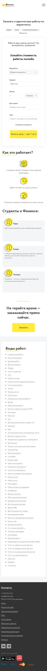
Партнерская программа (9, 611)
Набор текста (12, 480)
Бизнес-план (12, 521)
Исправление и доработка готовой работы (23, 440)
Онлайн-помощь (13, 378)
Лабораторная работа (15, 406)
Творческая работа (14, 453)
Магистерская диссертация (17, 497)
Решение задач (13, 460)
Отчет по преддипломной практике (20, 548)
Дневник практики (14, 494)
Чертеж (10, 389)
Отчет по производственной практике (21, 552)
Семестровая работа (15, 385)
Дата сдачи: (13, 103)
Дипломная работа (14, 365)
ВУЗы (3, 615)
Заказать (23, 327)
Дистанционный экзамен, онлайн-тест (21, 423)
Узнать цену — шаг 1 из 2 (23, 134)
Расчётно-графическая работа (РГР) (20, 409)
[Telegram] (9, 646)
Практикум (11, 559)
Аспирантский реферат (16, 531)
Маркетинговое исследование (18, 487)
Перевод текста (13, 392)
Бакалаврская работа (15, 525)
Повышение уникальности (17, 467)
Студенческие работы (30, 30)
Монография (12, 484)
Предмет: (12, 80)
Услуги (17, 30)
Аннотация (12, 412)
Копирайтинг (12, 491)
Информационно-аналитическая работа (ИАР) (24, 542)
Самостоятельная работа (16, 470)
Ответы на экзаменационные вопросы (21, 382)
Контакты (4, 640)
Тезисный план (13, 450)
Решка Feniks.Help (7, 607)
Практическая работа (15, 463)
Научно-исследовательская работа (20, 474)
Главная (8, 30)
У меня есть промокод (23, 125)
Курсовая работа (13, 361)
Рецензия (11, 416)
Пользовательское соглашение (12, 636)
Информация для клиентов (10, 628)
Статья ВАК (12, 457)
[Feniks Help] (8, 5)
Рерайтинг (11, 562)
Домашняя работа (14, 538)
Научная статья (13, 477)
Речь (9, 419)
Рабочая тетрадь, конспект (17, 436)
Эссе (9, 375)
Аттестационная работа (16, 528)
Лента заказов (6, 619)
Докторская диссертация (16, 504)
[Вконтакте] (3, 646)
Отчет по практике (14, 372)
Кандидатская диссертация (17, 501)
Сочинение (12, 566)
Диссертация (12, 443)
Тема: (11, 115)
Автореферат (12, 535)
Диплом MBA (12, 508)
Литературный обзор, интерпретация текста (23, 433)
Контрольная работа (15, 358)
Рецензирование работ (16, 514)
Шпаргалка (11, 426)
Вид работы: (13, 68)
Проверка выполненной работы (19, 399)
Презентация (12, 395)
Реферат (11, 368)
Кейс (9, 429)
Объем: (12, 92)
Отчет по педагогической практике (20, 545)
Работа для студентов (8, 623)
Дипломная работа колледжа (18, 511)
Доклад (10, 402)
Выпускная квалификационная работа (21, 518)
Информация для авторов (10, 632)
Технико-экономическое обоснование (22, 446)
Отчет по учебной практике (18, 555)
